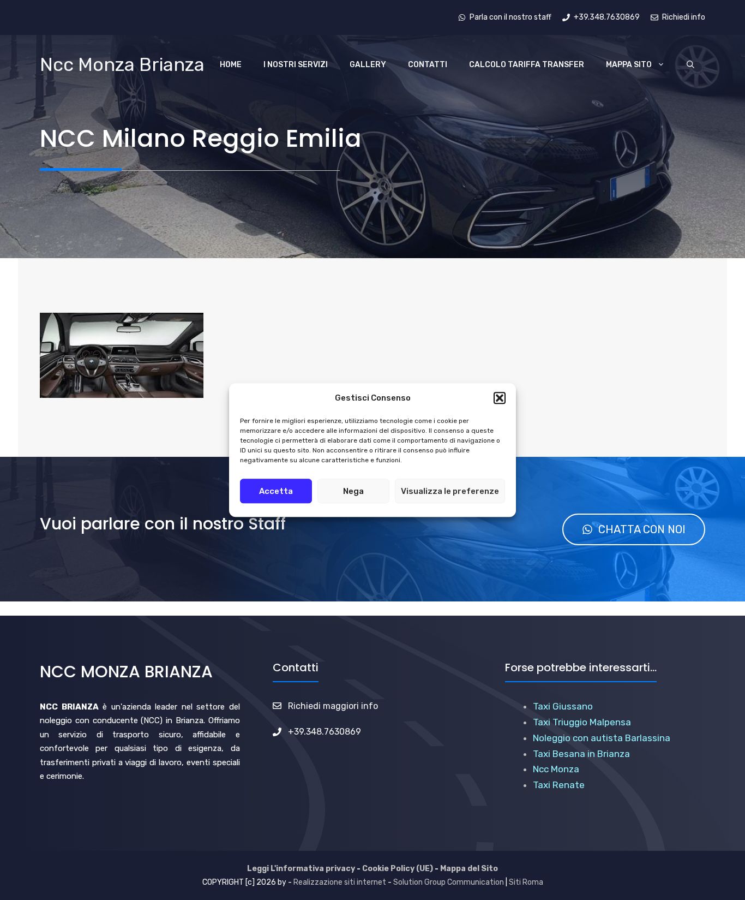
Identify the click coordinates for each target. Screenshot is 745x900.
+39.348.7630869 (324, 731)
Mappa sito (629, 64)
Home (231, 64)
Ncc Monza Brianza (122, 64)
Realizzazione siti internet (339, 882)
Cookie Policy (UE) (397, 868)
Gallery (368, 64)
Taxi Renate (559, 784)
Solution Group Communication (448, 882)
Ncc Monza (556, 769)
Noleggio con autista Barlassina (601, 737)
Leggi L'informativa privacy (301, 868)
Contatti (427, 64)
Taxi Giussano (563, 706)
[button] (499, 398)
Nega (353, 491)
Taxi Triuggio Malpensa (582, 722)
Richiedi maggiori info (333, 706)
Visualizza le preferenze (450, 491)
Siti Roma (526, 882)
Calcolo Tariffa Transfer (526, 64)
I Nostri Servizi (295, 64)
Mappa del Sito (469, 868)
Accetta (276, 491)
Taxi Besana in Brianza (581, 753)
